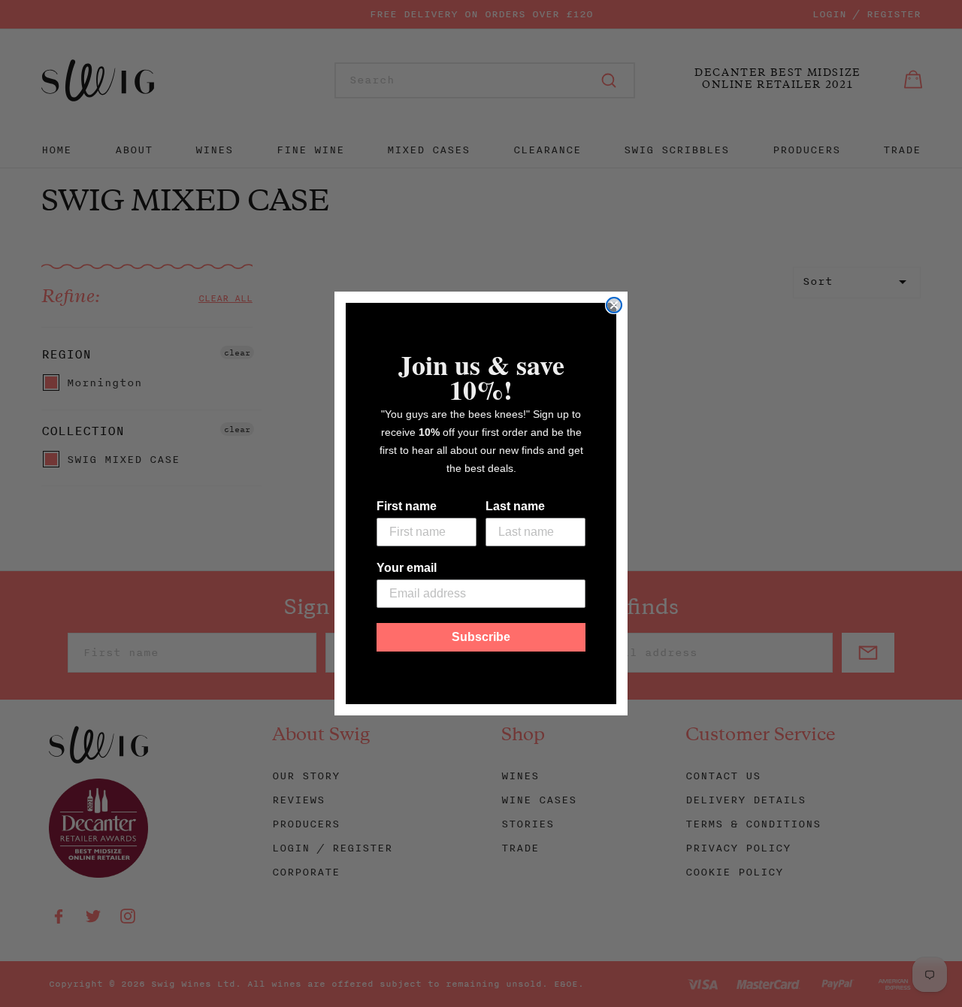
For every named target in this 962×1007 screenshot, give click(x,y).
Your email (407, 567)
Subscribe (481, 637)
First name (407, 506)
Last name (515, 506)
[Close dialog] (614, 305)
